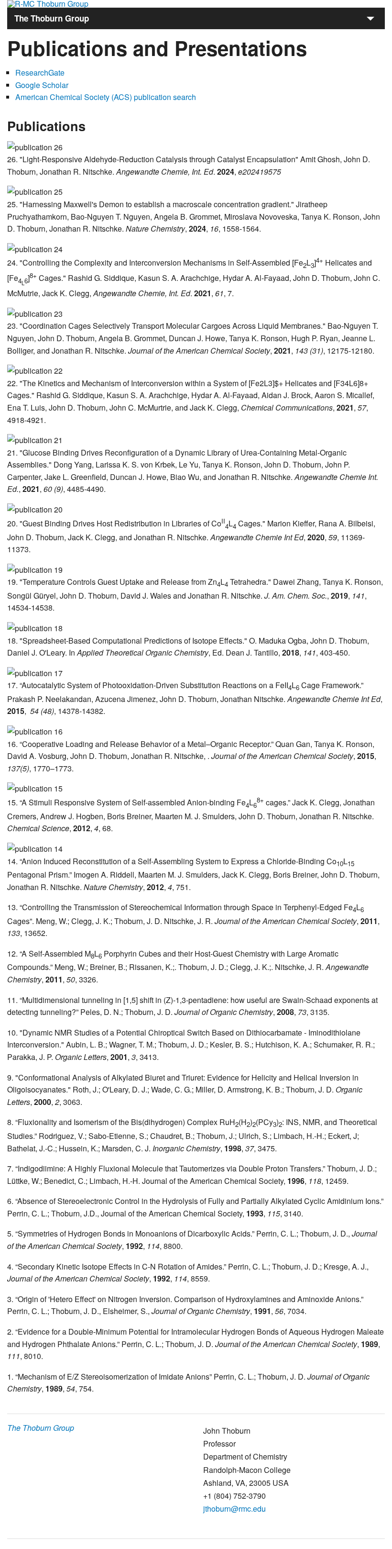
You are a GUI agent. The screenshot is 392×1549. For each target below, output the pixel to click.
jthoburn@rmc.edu (234, 1508)
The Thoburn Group (40, 1427)
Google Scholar (41, 84)
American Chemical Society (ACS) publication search (105, 96)
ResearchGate (40, 72)
